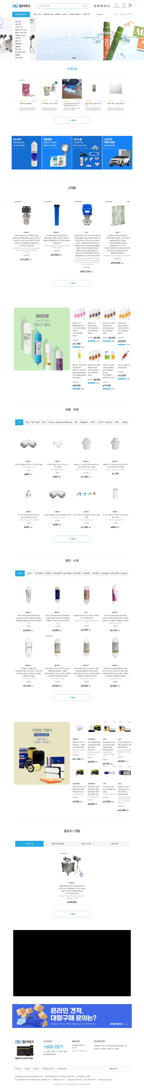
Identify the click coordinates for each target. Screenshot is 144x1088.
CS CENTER (47, 1041)
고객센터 (129, 14)
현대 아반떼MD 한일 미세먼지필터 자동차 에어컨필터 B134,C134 (94, 746)
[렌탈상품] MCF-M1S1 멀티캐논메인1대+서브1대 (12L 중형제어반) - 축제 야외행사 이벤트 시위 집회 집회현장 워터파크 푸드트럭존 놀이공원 (72, 889)
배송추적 (117, 1048)
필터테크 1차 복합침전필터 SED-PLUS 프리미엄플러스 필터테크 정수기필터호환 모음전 (79, 329)
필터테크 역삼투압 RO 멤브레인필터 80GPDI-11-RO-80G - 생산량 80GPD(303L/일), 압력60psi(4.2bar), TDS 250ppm (79, 371)
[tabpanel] (72, 38)
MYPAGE (124, 7)
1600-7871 (53, 1047)
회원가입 (122, 14)
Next (132, 38)
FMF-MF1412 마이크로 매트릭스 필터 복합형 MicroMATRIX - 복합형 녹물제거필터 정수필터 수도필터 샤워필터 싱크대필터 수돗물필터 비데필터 (57, 672)
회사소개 (18, 1069)
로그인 (117, 14)
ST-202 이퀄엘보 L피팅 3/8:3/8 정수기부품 (57, 515)
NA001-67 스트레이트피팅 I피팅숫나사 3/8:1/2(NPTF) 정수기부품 (86, 466)
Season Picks (48, 14)
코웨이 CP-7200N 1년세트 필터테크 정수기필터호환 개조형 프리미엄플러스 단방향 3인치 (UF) (108, 371)
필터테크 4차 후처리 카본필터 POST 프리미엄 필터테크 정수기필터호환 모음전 (94, 370)
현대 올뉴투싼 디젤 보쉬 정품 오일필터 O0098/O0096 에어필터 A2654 (109, 746)
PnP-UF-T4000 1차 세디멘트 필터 (124, 366)
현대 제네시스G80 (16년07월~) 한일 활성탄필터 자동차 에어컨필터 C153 (93, 790)
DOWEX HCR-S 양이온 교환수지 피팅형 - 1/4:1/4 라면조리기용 (86, 617)
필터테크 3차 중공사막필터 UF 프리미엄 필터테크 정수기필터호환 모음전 (123, 328)
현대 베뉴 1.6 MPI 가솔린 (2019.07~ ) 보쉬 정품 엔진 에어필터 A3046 (124, 790)
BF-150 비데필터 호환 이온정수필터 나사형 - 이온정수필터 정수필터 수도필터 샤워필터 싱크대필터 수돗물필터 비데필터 (115, 618)
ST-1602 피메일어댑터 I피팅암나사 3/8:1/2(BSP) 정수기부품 (29, 516)
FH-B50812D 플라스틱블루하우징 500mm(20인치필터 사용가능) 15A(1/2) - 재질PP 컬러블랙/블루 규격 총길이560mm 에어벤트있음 (56, 239)
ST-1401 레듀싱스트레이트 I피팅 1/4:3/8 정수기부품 (115, 516)
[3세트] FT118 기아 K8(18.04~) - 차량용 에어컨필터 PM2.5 (79, 744)
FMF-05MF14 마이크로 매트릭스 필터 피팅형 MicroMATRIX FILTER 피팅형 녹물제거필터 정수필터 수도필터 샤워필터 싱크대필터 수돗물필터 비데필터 (86, 672)
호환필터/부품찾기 (75, 14)
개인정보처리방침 (48, 1069)
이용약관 (36, 1069)
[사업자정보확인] (69, 1077)
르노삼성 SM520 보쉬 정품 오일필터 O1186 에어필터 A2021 (125, 744)
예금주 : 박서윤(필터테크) (80, 1051)
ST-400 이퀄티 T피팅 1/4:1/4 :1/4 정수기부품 (57, 466)
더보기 (73, 120)
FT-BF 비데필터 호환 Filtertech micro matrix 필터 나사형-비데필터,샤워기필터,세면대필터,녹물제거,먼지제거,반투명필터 (29, 618)
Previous (11, 38)
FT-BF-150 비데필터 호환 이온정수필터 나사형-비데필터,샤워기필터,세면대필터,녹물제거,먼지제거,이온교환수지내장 (57, 618)
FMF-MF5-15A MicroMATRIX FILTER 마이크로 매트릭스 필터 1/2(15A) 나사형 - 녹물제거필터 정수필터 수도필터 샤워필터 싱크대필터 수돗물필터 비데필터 (115, 672)
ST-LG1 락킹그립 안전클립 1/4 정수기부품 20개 (86, 516)
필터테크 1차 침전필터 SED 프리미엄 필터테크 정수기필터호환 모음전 (93, 328)
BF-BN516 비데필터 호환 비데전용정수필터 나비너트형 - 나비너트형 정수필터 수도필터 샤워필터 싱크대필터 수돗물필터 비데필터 (28, 672)
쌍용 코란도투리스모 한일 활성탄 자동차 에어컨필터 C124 (79, 789)
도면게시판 (86, 14)
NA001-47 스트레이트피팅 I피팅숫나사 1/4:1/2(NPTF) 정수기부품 (115, 466)
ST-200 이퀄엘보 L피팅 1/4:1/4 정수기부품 (28, 465)
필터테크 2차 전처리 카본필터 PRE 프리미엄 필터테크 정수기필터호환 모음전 (109, 328)
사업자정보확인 (62, 1069)
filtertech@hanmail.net (105, 1080)
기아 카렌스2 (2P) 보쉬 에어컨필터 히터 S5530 (109, 789)
